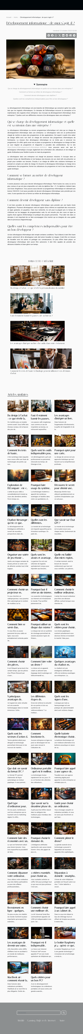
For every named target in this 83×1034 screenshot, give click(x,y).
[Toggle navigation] (6, 5)
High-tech (41, 1020)
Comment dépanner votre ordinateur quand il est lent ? (17, 875)
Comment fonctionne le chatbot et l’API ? (40, 736)
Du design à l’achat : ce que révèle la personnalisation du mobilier (37, 288)
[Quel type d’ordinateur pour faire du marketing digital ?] (18, 793)
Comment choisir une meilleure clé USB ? (39, 910)
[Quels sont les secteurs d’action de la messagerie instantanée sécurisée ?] (18, 724)
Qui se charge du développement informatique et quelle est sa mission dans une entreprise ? (40, 88)
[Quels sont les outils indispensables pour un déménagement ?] (41, 440)
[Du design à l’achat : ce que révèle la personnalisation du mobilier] (37, 275)
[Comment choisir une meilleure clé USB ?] (41, 898)
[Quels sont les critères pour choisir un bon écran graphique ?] (65, 615)
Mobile (21, 1020)
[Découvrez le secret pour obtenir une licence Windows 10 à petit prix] (65, 475)
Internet (52, 1020)
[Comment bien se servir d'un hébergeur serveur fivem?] (18, 615)
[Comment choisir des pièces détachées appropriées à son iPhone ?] (18, 652)
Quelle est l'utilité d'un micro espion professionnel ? (63, 557)
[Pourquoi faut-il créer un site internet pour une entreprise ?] (41, 580)
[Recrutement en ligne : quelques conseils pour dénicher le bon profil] (18, 898)
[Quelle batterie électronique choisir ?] (65, 724)
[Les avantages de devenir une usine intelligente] (18, 933)
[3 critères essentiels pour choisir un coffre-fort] (41, 863)
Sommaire (41, 84)
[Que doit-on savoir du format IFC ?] (18, 759)
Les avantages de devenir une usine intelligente (16, 945)
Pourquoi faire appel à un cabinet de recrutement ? (64, 910)
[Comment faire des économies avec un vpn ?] (18, 828)
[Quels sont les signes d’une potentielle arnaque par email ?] (65, 687)
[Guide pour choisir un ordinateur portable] (65, 793)
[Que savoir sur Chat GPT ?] (65, 510)
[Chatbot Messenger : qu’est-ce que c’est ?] (18, 510)
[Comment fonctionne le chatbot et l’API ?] (41, 724)
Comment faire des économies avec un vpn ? (17, 841)
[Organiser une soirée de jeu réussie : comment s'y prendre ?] (18, 545)
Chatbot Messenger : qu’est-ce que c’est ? (18, 522)
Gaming (31, 1020)
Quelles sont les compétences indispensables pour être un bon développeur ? (40, 99)
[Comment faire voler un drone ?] (41, 652)
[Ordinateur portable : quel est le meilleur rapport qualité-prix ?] (41, 759)
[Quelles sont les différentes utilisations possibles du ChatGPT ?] (41, 510)
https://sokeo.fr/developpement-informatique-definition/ (27, 147)
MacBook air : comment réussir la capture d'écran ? (17, 980)
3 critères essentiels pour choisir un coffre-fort (40, 875)
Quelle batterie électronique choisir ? (64, 736)
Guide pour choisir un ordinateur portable (63, 806)
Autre (16, 17)
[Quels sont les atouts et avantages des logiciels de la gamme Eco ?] (41, 545)
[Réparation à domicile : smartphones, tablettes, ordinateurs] (65, 863)
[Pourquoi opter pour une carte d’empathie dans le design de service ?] (65, 440)
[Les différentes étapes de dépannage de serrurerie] (41, 687)
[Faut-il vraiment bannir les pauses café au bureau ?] (31, 303)
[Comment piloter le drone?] (65, 828)
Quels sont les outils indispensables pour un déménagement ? (41, 453)
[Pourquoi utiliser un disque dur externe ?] (41, 615)
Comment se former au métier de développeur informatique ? (40, 92)
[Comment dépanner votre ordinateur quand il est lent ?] (18, 863)
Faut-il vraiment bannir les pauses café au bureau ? (31, 316)
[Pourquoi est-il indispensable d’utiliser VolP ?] (41, 933)
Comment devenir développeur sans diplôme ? (40, 95)
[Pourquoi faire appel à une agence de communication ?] (65, 759)
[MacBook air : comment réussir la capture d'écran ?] (18, 968)
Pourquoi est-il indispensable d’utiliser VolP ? (39, 945)
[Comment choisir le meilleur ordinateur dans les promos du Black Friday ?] (65, 580)
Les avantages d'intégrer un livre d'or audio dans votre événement (37, 343)
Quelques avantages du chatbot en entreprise (64, 664)
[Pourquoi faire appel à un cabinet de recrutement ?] (65, 898)
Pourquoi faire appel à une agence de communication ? (64, 771)
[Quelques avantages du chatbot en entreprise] (65, 652)
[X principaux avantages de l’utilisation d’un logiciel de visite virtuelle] (18, 687)
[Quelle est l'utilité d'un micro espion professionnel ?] (65, 545)
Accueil (8, 17)
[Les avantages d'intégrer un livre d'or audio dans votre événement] (37, 331)
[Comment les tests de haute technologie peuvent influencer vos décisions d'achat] (41, 358)
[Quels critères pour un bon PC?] (41, 968)
